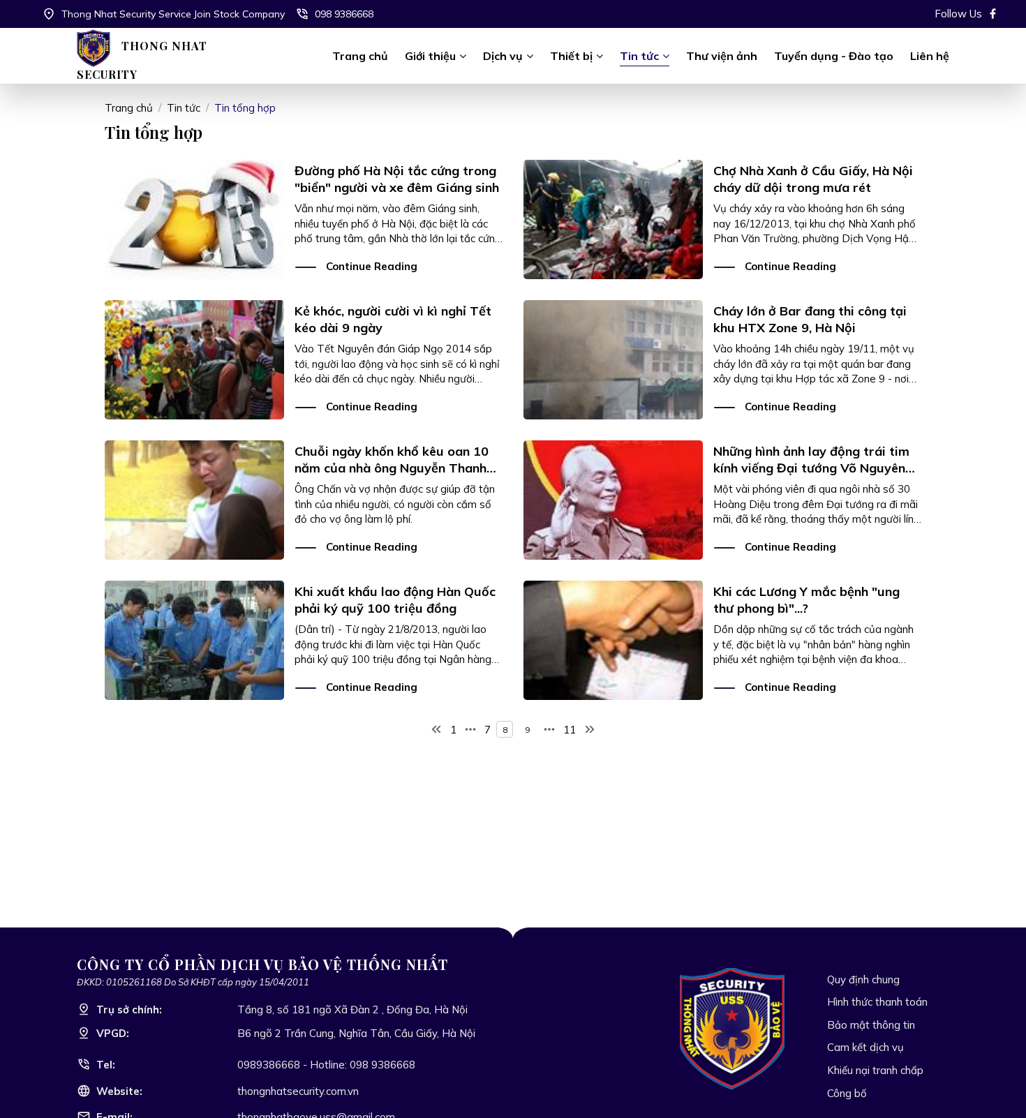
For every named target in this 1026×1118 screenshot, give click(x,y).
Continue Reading (371, 266)
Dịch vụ (503, 56)
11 (569, 729)
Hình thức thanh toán (877, 1001)
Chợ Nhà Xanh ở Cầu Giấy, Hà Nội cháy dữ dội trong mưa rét (813, 179)
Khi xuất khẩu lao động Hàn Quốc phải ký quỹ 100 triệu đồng (395, 599)
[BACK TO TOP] (995, 1087)
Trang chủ (360, 56)
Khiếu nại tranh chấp (875, 1070)
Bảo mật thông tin (871, 1024)
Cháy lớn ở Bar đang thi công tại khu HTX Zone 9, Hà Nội (810, 319)
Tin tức (639, 56)
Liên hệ (929, 56)
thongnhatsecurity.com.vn (298, 1091)
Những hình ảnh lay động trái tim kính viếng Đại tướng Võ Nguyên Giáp (811, 467)
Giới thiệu (430, 56)
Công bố (847, 1093)
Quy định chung (863, 979)
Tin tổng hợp (245, 107)
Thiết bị (571, 56)
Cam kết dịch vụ (865, 1047)
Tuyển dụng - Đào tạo (833, 56)
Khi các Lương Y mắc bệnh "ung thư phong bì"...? (806, 599)
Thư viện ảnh (721, 56)
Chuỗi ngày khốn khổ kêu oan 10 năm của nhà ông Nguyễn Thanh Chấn (392, 467)
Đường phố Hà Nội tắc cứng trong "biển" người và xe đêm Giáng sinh (397, 179)
